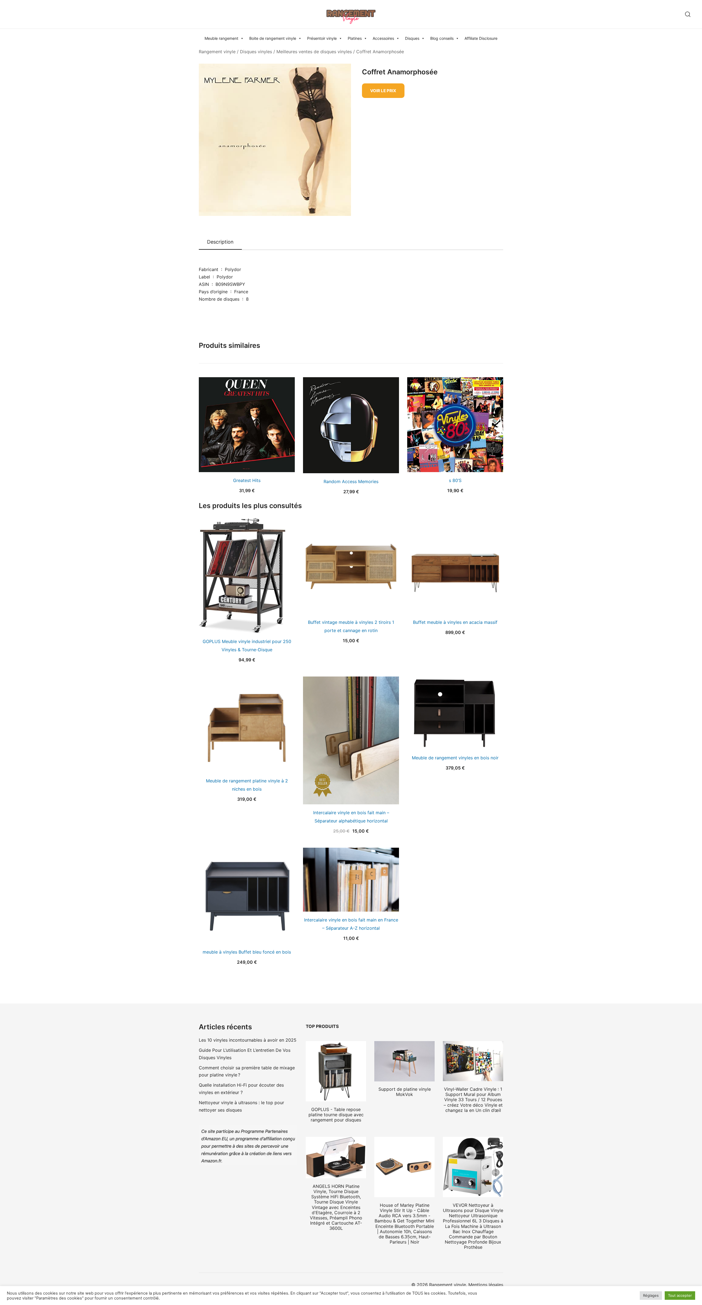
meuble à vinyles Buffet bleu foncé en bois (247, 952)
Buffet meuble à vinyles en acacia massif (455, 622)
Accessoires (383, 38)
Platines (355, 38)
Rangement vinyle (217, 51)
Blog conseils (442, 38)
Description (220, 242)
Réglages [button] (651, 1295)
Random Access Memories (351, 481)
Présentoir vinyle (322, 38)
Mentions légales (485, 1284)
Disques (412, 38)
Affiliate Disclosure (481, 38)
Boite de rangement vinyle (272, 38)
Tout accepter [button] (680, 1295)
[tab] (220, 242)
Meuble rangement (221, 38)
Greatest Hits (247, 480)
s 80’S (455, 480)
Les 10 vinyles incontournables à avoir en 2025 (247, 1040)
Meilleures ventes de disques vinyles (314, 51)
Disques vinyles (256, 51)
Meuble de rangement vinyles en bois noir (455, 757)
